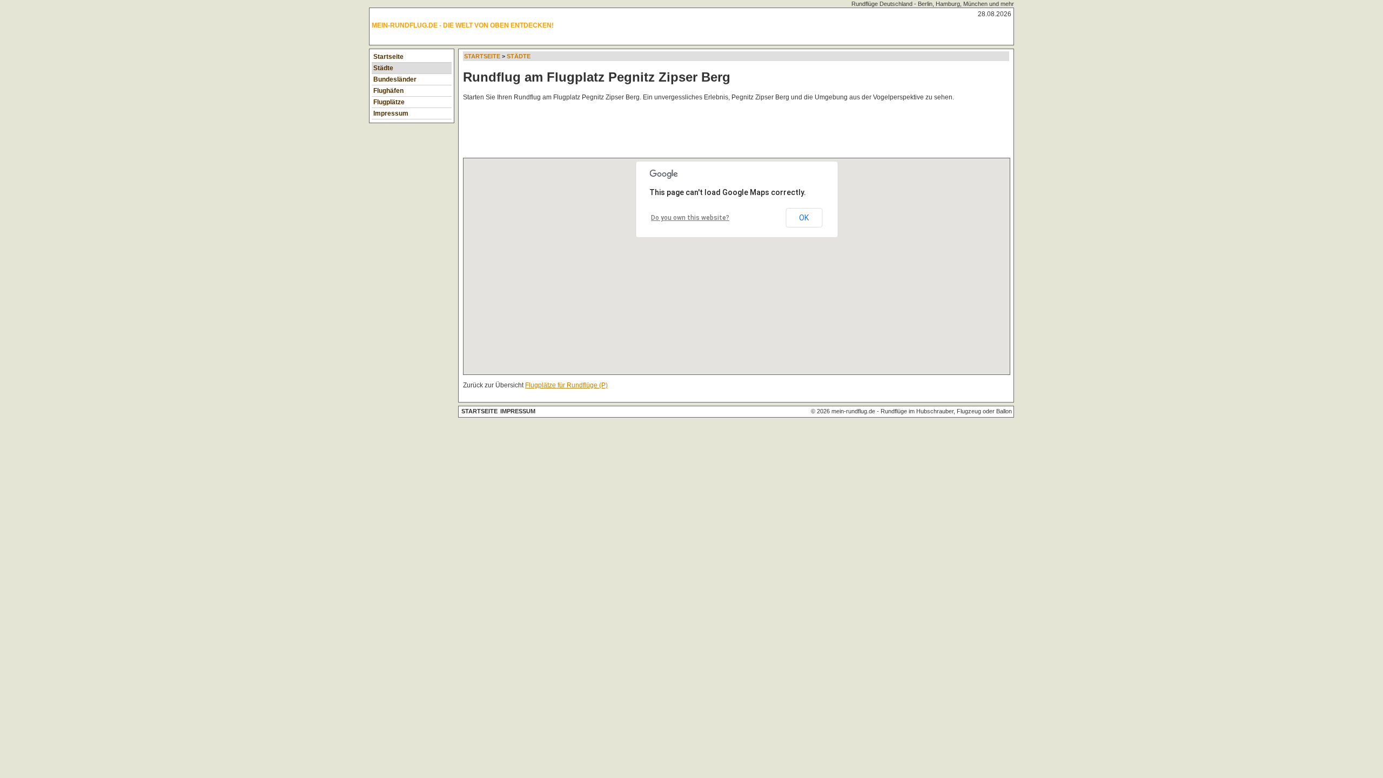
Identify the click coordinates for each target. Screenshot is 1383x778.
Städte (383, 68)
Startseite (388, 57)
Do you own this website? (690, 218)
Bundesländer (395, 79)
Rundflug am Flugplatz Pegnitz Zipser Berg (596, 77)
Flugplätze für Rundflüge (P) (566, 385)
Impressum (390, 113)
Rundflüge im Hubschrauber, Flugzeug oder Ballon (946, 411)
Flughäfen (388, 91)
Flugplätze (389, 102)
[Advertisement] (659, 132)
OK (804, 217)
